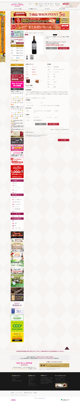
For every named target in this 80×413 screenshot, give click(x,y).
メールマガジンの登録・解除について (62, 382)
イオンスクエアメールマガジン (61, 380)
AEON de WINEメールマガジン (61, 379)
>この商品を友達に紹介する (64, 129)
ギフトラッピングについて (33, 385)
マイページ (46, 5)
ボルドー (35, 32)
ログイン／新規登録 (39, 5)
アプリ (51, 5)
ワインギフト (47, 8)
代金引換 (13, 379)
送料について (31, 382)
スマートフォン (41, 398)
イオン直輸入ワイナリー (32, 8)
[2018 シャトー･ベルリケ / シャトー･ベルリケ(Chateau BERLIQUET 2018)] (27, 55)
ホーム (26, 32)
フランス (30, 32)
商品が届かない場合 (32, 383)
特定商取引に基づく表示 (28, 392)
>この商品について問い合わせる (55, 129)
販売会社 (12, 392)
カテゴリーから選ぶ (18, 8)
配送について (31, 380)
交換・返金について (32, 379)
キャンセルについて (32, 377)
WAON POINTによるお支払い (17, 380)
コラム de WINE (62, 8)
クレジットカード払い (15, 377)
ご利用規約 (35, 392)
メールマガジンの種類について (61, 377)
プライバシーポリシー (19, 392)
